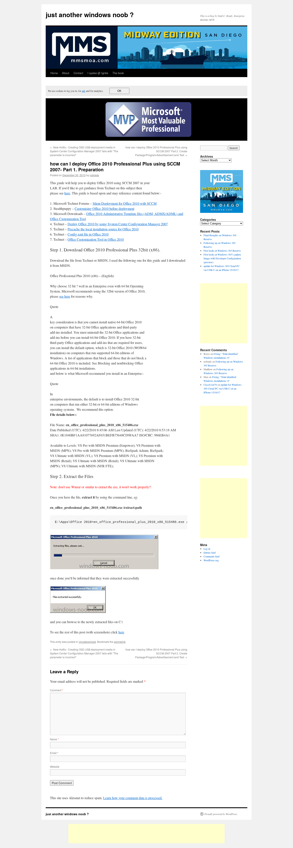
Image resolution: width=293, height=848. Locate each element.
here (67, 193)
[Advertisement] (236, 313)
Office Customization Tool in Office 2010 (96, 239)
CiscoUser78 (210, 384)
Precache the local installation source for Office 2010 (103, 229)
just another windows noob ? (90, 14)
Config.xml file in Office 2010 (88, 234)
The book (118, 73)
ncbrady (94, 175)
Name (54, 739)
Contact (78, 73)
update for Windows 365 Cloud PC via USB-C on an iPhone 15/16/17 (223, 388)
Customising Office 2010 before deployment (104, 208)
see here (64, 296)
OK (119, 91)
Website (54, 766)
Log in (207, 548)
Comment (56, 690)
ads (83, 91)
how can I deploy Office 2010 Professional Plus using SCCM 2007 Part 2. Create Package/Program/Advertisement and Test (156, 151)
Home (54, 73)
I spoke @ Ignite (98, 73)
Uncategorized (87, 641)
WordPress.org (211, 560)
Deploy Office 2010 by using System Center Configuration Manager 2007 (118, 224)
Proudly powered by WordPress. (221, 814)
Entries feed (210, 552)
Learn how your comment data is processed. (132, 798)
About (65, 73)
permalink (119, 641)
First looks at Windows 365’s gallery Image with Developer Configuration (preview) (222, 258)
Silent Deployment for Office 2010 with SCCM (125, 203)
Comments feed (211, 556)
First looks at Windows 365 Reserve (222, 250)
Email (54, 753)
